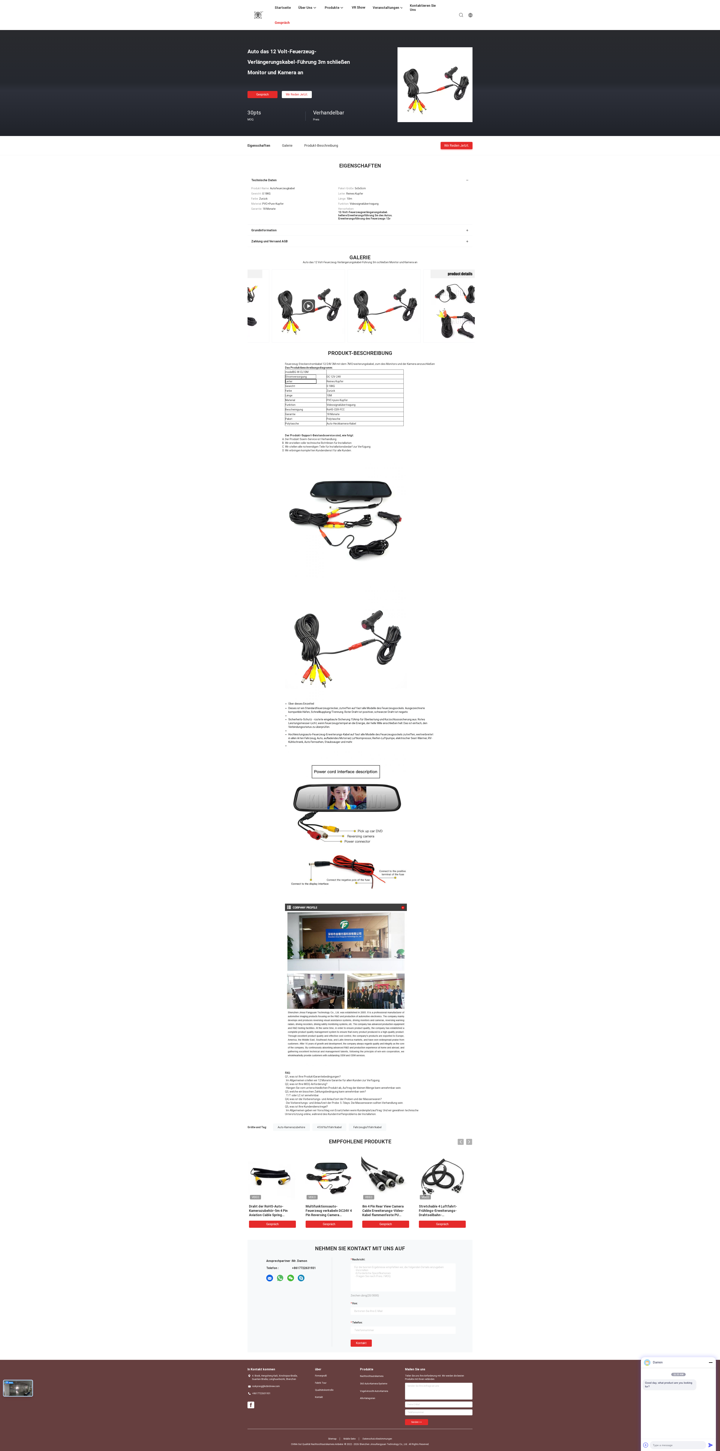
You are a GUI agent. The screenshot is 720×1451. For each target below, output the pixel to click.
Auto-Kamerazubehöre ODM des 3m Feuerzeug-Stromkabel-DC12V (330, 1210)
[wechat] (290, 1278)
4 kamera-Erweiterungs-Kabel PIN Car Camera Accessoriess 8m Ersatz (275, 1210)
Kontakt (361, 1343)
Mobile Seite (350, 1438)
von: (355, 1303)
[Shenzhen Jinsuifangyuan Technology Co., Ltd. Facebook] (251, 1405)
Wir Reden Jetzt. (297, 94)
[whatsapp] (280, 1278)
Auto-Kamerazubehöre (291, 1127)
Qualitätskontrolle (324, 1390)
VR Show (358, 7)
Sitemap (332, 1438)
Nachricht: (358, 1259)
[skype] (301, 1278)
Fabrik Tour (320, 1383)
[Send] (711, 1445)
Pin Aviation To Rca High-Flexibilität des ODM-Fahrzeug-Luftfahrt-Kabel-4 (387, 1210)
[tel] (311, 1278)
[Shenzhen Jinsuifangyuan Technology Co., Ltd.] (258, 14)
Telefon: (357, 1322)
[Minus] (710, 1362)
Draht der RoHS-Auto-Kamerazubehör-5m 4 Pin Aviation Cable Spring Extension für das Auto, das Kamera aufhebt (443, 1215)
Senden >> (416, 1422)
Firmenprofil (321, 1375)
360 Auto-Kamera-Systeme (373, 1383)
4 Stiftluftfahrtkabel (329, 1127)
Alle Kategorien (367, 1398)
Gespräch (262, 94)
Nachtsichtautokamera (371, 1376)
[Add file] (645, 1445)
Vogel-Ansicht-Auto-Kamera (374, 1391)
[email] (269, 1278)
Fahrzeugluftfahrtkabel (367, 1127)
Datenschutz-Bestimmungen (377, 1438)
